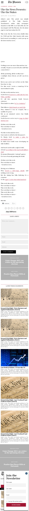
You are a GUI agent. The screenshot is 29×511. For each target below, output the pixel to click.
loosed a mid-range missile (15, 170)
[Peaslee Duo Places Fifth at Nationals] (14, 274)
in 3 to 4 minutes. (20, 103)
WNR (14, 6)
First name (9, 482)
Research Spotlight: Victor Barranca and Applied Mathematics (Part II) (14, 308)
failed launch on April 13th (17, 107)
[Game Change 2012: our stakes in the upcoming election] (14, 261)
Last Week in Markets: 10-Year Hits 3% (13, 367)
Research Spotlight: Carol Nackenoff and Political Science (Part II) (14, 400)
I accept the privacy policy (15, 501)
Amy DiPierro (13, 15)
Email (7, 495)
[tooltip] (6, 208)
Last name (9, 488)
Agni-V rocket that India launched (15, 179)
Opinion (10, 6)
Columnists (4, 6)
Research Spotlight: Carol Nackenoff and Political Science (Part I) (14, 434)
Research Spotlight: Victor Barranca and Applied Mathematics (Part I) (14, 339)
